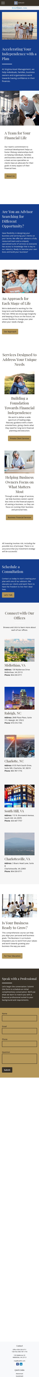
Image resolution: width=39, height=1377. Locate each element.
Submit (7, 1070)
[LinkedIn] (21, 1364)
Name (4, 1013)
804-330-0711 (21, 1349)
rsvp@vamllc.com (19, 1361)
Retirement (19, 1374)
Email (4, 1026)
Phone (4, 1039)
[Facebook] (17, 1364)
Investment (19, 1376)
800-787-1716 (22, 1352)
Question (6, 1052)
